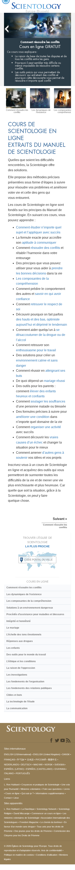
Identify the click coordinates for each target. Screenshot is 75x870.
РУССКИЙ (41, 759)
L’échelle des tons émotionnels (23, 634)
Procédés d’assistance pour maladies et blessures (35, 614)
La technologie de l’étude (20, 701)
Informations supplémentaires (50, 793)
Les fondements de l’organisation (25, 681)
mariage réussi (54, 380)
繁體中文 (52, 759)
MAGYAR (38, 764)
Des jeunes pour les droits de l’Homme (33, 831)
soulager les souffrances (48, 401)
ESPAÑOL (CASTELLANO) (39, 769)
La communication (16, 708)
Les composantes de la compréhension (28, 601)
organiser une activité (46, 427)
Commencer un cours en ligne (46, 813)
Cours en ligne (12, 793)
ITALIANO (9, 773)
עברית (20, 759)
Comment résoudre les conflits (24, 587)
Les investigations (16, 674)
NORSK (48, 764)
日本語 (30, 759)
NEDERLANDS (11, 764)
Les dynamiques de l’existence (24, 594)
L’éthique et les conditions (21, 661)
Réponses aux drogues (19, 641)
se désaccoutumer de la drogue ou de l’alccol (40, 335)
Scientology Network (47, 809)
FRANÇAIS (9, 759)
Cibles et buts (14, 695)
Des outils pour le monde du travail (26, 654)
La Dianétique (28, 809)
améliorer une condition (32, 416)
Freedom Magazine (29, 822)
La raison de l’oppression (20, 668)
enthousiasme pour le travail (36, 350)
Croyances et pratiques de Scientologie (40, 784)
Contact (8, 798)
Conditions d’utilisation (46, 855)
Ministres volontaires (31, 789)
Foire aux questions (52, 789)
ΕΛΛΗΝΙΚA (60, 769)
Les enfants (13, 648)
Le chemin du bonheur (51, 822)
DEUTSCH (26, 764)
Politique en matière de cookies (19, 855)
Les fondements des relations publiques (29, 688)
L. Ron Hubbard (11, 784)
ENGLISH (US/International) (17, 754)
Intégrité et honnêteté (18, 621)
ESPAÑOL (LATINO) (14, 769)
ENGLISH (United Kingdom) (46, 754)
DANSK (66, 754)
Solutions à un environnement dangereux (29, 607)
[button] (40, 25)
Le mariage (12, 627)
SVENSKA (59, 764)
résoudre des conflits (45, 247)
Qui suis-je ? (27, 793)
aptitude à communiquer (39, 242)
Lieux (16, 798)
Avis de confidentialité (51, 850)
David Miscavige (22, 813)
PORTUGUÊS (23, 773)
